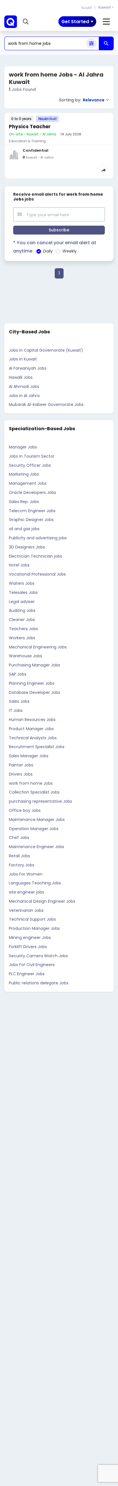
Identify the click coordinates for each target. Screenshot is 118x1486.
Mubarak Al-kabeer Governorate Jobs (46, 404)
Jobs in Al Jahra (24, 395)
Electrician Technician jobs (35, 556)
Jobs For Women (25, 874)
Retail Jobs (19, 856)
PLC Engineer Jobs (27, 974)
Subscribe (59, 230)
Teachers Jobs (23, 629)
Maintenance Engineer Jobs (36, 847)
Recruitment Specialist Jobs (36, 747)
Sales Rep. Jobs (24, 501)
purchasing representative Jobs (40, 801)
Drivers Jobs (21, 774)
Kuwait (104, 7)
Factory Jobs (21, 865)
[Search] (106, 43)
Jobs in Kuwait (23, 359)
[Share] (103, 170)
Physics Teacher (30, 126)
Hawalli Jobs (21, 377)
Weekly (69, 251)
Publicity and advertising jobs (38, 538)
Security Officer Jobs (30, 465)
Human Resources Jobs (32, 719)
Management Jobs (28, 483)
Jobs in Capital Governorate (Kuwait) (46, 350)
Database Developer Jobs (34, 692)
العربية (86, 7)
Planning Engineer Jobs (31, 683)
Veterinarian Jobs (26, 910)
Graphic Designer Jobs (31, 519)
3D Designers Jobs (27, 547)
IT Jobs (16, 710)
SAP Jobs (17, 674)
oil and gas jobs (24, 529)
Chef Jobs (19, 837)
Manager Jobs (23, 447)
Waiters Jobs (21, 583)
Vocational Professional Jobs (37, 574)
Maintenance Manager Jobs (37, 819)
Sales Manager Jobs (28, 756)
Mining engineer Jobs (30, 937)
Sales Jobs (19, 701)
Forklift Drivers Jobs (28, 947)
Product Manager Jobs (31, 729)
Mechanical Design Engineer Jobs (42, 901)
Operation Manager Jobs (33, 829)
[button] (25, 22)
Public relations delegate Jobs (38, 983)
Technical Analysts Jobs (33, 738)
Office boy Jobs (25, 810)
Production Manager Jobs (34, 928)
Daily (48, 251)
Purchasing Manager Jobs (34, 665)
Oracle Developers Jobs (32, 492)
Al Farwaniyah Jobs (27, 368)
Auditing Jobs (22, 610)
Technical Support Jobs (32, 919)
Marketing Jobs (24, 474)
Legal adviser (22, 601)
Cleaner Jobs (22, 619)
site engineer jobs (26, 892)
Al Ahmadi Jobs (24, 386)
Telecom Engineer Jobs (32, 511)
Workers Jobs (22, 638)
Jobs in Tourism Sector (31, 456)
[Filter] (91, 43)
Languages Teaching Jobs (35, 883)
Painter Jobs (21, 765)
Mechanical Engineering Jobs (38, 647)
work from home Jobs (31, 783)
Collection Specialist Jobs (34, 792)
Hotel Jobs (19, 565)
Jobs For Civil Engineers (32, 965)
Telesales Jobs (23, 592)
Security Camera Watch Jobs (38, 956)
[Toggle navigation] (106, 21)
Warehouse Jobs (25, 656)
